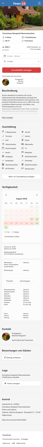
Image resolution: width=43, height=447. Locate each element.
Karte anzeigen (13, 383)
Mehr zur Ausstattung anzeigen (21, 176)
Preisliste (9, 281)
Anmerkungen (25, 281)
